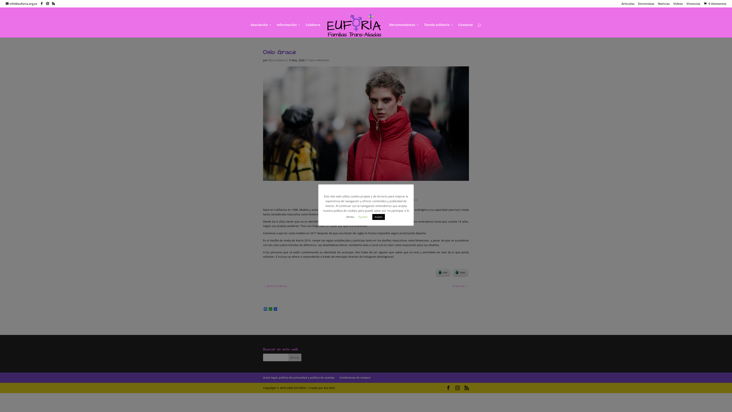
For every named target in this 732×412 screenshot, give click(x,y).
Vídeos (678, 4)
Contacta (465, 25)
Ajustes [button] (363, 217)
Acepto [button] (379, 217)
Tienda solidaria (436, 25)
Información (287, 25)
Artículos (627, 4)
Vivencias (693, 4)
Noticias (664, 4)
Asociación (259, 25)
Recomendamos (402, 25)
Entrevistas (646, 4)
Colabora (313, 25)
